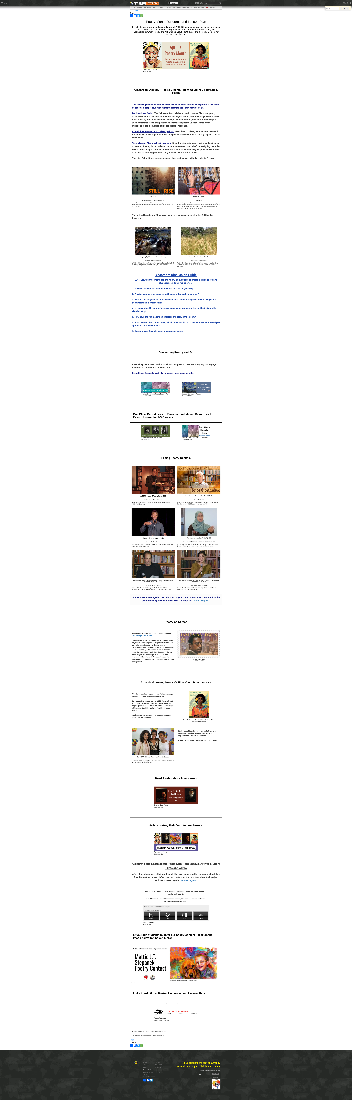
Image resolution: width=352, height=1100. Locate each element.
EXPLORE (201, 8)
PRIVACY (145, 1067)
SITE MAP (158, 1067)
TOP (132, 1040)
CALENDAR (193, 8)
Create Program (201, 600)
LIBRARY (168, 8)
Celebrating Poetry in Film (142, 636)
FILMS (149, 8)
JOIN (206, 8)
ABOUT (133, 8)
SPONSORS (213, 8)
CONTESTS (161, 8)
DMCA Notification (147, 1069)
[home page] (140, 2)
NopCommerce (151, 1076)
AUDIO (154, 8)
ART (144, 8)
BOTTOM (134, 11)
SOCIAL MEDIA (176, 8)
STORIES (139, 8)
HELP (144, 1065)
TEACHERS (186, 8)
